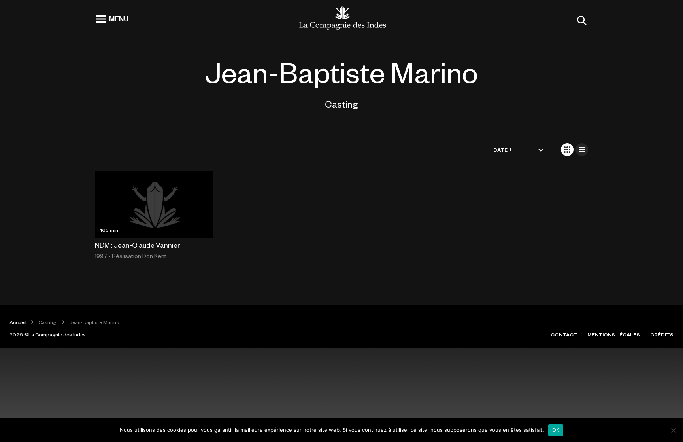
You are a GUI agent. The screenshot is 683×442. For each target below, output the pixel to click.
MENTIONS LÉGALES (613, 334)
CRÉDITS (662, 334)
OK (556, 430)
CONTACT (564, 334)
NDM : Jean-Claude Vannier (137, 245)
